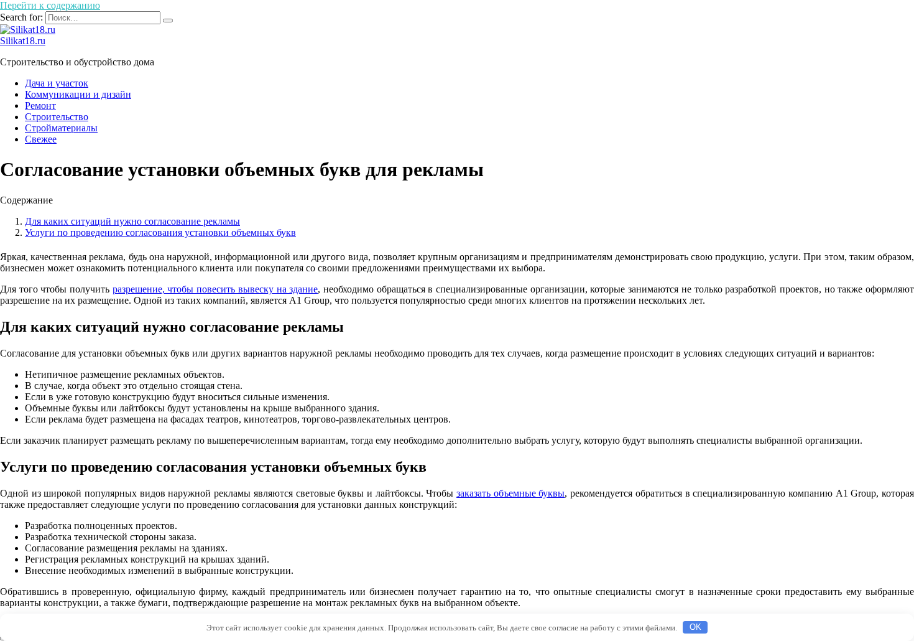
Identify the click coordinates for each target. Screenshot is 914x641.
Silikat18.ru (22, 40)
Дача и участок (56, 83)
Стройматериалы (61, 128)
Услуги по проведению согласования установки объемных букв (160, 232)
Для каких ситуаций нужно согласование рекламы (132, 221)
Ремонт (40, 105)
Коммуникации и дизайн (78, 94)
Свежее (41, 139)
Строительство (56, 116)
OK (695, 627)
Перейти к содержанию (50, 5)
